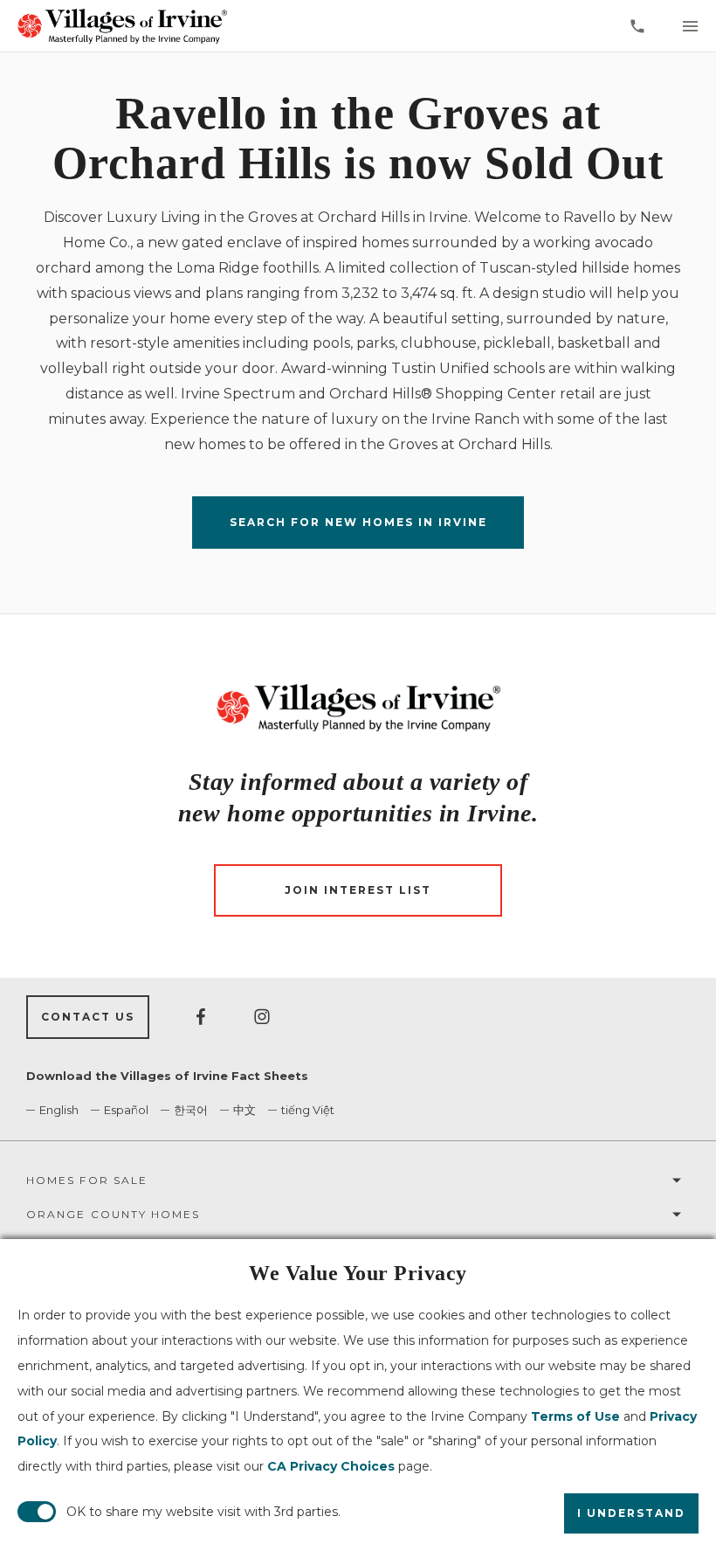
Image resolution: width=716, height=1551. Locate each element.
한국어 (191, 1110)
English (59, 1110)
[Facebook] (201, 1017)
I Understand (631, 1513)
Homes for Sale (87, 1180)
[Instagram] (262, 1017)
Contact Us (87, 1016)
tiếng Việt (307, 1110)
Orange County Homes (113, 1214)
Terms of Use (575, 1416)
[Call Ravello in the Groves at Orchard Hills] (637, 26)
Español (126, 1110)
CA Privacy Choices (331, 1466)
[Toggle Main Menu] (690, 26)
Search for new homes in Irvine (358, 522)
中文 (244, 1110)
